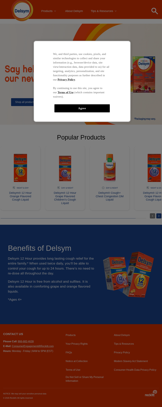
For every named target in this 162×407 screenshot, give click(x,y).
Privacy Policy (66, 79)
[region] (82, 81)
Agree (82, 108)
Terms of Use (66, 92)
